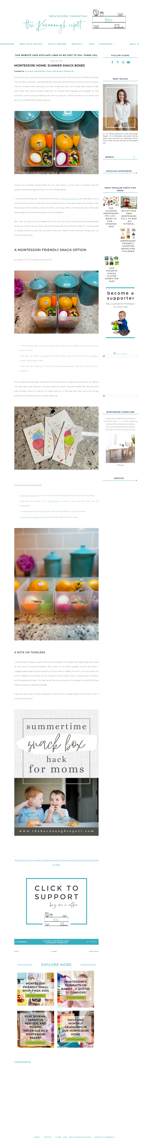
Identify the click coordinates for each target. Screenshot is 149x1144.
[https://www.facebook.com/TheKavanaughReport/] (112, 62)
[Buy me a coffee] (56, 902)
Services (77, 44)
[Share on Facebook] (90, 942)
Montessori (7, 44)
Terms (37, 1137)
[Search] (134, 157)
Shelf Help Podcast (31, 44)
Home (54, 951)
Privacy (47, 1137)
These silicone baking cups (33, 517)
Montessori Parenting (63, 71)
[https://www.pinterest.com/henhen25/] (118, 62)
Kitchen (29, 71)
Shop (92, 44)
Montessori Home (42, 71)
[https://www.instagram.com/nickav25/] (123, 62)
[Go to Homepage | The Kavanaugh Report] (74, 37)
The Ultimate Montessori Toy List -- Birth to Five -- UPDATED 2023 (111, 217)
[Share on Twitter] (93, 942)
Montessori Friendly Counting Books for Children (128, 246)
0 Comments (21, 942)
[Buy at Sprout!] (120, 462)
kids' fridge (53, 501)
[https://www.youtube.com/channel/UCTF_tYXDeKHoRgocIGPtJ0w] (128, 62)
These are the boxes (30, 495)
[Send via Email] (96, 942)
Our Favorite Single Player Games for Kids (112, 274)
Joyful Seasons (57, 44)
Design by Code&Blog (105, 1137)
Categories (105, 44)
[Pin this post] (87, 942)
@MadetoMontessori (69, 199)
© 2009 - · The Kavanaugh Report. (74, 1137)
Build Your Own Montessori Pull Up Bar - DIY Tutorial (129, 217)
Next (16, 951)
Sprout (119, 421)
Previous (94, 951)
